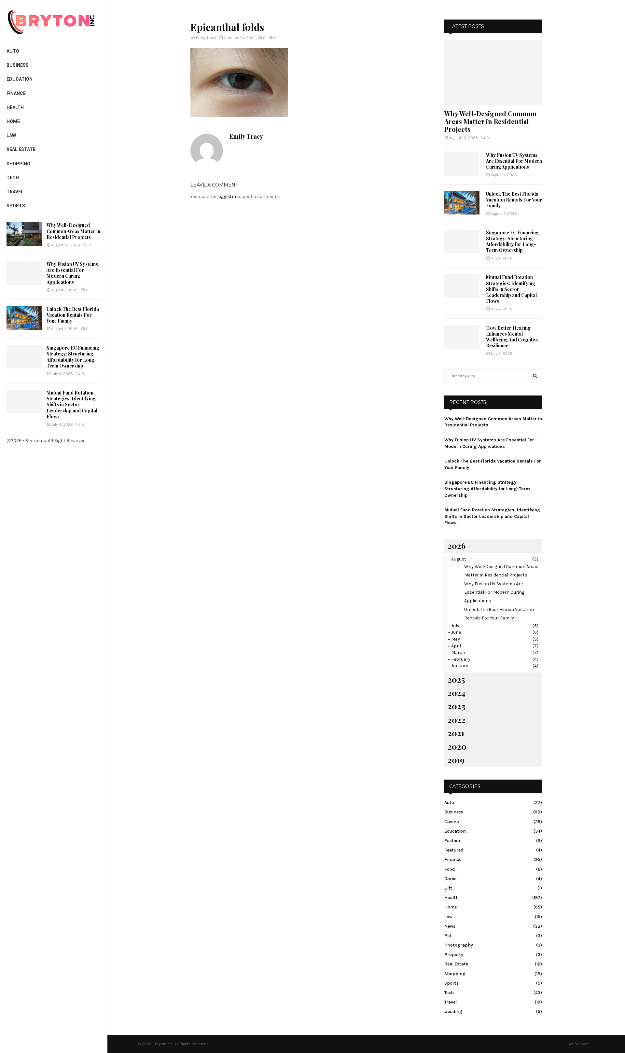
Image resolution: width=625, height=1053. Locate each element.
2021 (456, 733)
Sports (16, 205)
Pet (447, 935)
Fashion (453, 840)
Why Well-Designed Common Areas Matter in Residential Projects (73, 231)
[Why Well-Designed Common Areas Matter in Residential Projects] (24, 234)
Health (15, 107)
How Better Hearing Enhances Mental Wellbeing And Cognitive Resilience (512, 337)
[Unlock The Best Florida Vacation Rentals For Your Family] (24, 318)
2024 (456, 692)
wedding (453, 1011)
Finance (16, 93)
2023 (456, 706)
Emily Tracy (206, 37)
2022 (456, 719)
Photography (458, 945)
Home (13, 121)
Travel (15, 191)
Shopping (18, 163)
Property (453, 954)
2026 (456, 545)
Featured (453, 850)
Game (450, 878)
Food (449, 869)
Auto (13, 51)
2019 (456, 760)
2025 (456, 679)
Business (18, 65)
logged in (226, 196)
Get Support (578, 1044)
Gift (448, 888)
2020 (457, 746)
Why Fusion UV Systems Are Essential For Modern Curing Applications (72, 273)
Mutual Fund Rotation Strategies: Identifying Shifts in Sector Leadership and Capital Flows (72, 405)
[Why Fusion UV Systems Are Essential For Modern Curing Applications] (24, 273)
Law (11, 135)
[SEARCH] (535, 375)
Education (20, 79)
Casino (451, 821)
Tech (13, 177)
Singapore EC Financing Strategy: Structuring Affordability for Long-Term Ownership (73, 357)
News (449, 926)
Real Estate (21, 149)
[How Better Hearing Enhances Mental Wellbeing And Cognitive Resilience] (461, 337)
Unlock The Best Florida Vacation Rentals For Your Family (73, 315)
